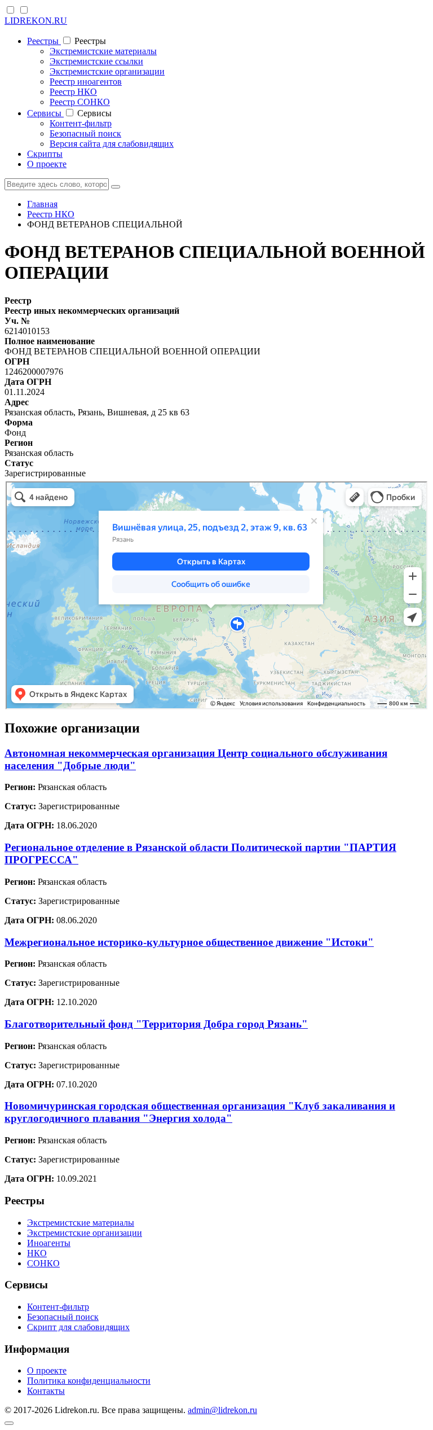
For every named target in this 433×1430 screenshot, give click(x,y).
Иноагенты (48, 1243)
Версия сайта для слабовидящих (112, 143)
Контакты (46, 1391)
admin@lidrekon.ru (222, 1410)
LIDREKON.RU (36, 20)
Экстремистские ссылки (96, 61)
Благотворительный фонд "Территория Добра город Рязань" (156, 1024)
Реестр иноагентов (86, 81)
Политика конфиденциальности (89, 1380)
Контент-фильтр (81, 123)
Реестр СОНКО (80, 102)
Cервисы (45, 113)
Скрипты (45, 154)
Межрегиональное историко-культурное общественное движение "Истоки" (189, 942)
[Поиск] (115, 186)
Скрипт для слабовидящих (78, 1327)
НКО (37, 1253)
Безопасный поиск (85, 133)
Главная (42, 204)
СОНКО (43, 1263)
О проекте (47, 164)
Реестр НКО (73, 91)
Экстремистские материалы (103, 51)
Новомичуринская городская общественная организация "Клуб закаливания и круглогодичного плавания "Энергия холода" (200, 1112)
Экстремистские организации (107, 71)
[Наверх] (9, 1423)
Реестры (44, 41)
